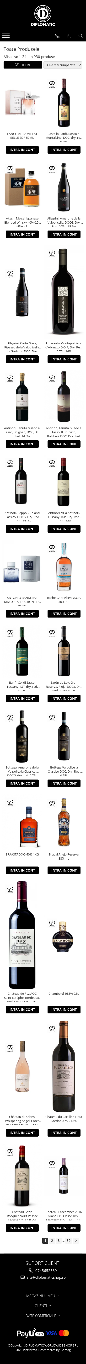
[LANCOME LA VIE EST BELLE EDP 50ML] (22, 103)
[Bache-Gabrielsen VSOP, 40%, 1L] (64, 566)
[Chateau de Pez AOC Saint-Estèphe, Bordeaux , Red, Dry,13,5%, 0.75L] (22, 935)
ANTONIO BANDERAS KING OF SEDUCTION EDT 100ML (22, 601)
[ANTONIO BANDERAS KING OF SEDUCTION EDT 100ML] (22, 566)
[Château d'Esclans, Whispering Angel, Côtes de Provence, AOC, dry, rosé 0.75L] (22, 1066)
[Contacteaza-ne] (57, 36)
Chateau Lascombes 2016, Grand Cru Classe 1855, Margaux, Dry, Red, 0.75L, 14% (64, 1215)
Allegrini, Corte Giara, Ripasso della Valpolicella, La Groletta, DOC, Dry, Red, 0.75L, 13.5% (22, 346)
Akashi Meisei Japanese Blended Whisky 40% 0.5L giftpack (22, 221)
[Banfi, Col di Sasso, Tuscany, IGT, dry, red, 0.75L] (22, 651)
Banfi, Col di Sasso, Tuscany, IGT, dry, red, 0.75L (22, 686)
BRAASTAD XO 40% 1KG (22, 854)
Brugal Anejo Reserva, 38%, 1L (64, 856)
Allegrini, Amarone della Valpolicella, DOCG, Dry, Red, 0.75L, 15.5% (64, 221)
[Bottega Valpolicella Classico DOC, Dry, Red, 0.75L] (64, 736)
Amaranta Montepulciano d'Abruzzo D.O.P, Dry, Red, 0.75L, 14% (63, 346)
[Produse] (6, 37)
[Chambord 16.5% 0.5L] (64, 935)
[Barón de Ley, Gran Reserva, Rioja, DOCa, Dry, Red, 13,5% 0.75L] (64, 651)
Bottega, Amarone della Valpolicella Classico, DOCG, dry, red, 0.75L (22, 770)
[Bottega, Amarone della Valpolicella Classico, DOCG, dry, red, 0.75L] (22, 736)
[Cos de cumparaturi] (69, 36)
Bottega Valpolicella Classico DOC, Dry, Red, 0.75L (64, 770)
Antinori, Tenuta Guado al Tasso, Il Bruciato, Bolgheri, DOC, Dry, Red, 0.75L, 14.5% (64, 431)
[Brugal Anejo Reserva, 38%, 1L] (64, 822)
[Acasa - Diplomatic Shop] (43, 16)
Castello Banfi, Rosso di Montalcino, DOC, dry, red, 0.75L (64, 137)
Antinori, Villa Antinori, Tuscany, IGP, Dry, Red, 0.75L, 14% (64, 516)
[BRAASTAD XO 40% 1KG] (22, 822)
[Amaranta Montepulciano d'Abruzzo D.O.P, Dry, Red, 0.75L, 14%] (64, 292)
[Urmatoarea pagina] (76, 1241)
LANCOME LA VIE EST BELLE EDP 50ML (22, 136)
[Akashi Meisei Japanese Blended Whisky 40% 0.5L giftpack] (22, 187)
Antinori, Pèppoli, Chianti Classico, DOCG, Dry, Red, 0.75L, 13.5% (22, 516)
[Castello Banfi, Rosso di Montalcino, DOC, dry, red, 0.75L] (64, 102)
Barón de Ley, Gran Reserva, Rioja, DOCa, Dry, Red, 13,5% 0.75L (64, 686)
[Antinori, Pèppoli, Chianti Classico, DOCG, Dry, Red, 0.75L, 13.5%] (22, 482)
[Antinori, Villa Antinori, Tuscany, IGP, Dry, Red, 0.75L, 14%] (64, 482)
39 (68, 1240)
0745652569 (45, 1270)
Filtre (25, 65)
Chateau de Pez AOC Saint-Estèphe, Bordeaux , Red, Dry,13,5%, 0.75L (22, 997)
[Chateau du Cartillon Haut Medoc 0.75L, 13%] (64, 1066)
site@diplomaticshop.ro (46, 1277)
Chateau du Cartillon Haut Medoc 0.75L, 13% (63, 1119)
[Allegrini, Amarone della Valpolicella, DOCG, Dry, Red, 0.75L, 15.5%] (64, 187)
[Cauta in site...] (80, 36)
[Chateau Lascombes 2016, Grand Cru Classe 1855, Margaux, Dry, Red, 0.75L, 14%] (64, 1176)
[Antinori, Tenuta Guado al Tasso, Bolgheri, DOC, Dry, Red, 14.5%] (22, 397)
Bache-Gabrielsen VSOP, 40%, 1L (64, 600)
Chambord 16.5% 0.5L (63, 994)
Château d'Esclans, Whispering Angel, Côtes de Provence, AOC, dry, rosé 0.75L (22, 1120)
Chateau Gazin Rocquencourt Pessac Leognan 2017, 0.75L (22, 1215)
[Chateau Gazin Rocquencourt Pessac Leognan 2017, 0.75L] (22, 1176)
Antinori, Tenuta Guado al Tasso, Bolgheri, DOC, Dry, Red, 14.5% (22, 431)
